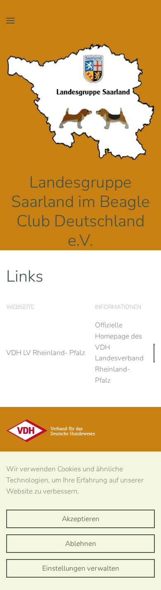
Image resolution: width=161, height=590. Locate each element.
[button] (10, 20)
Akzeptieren (80, 519)
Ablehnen (80, 543)
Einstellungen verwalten (80, 568)
